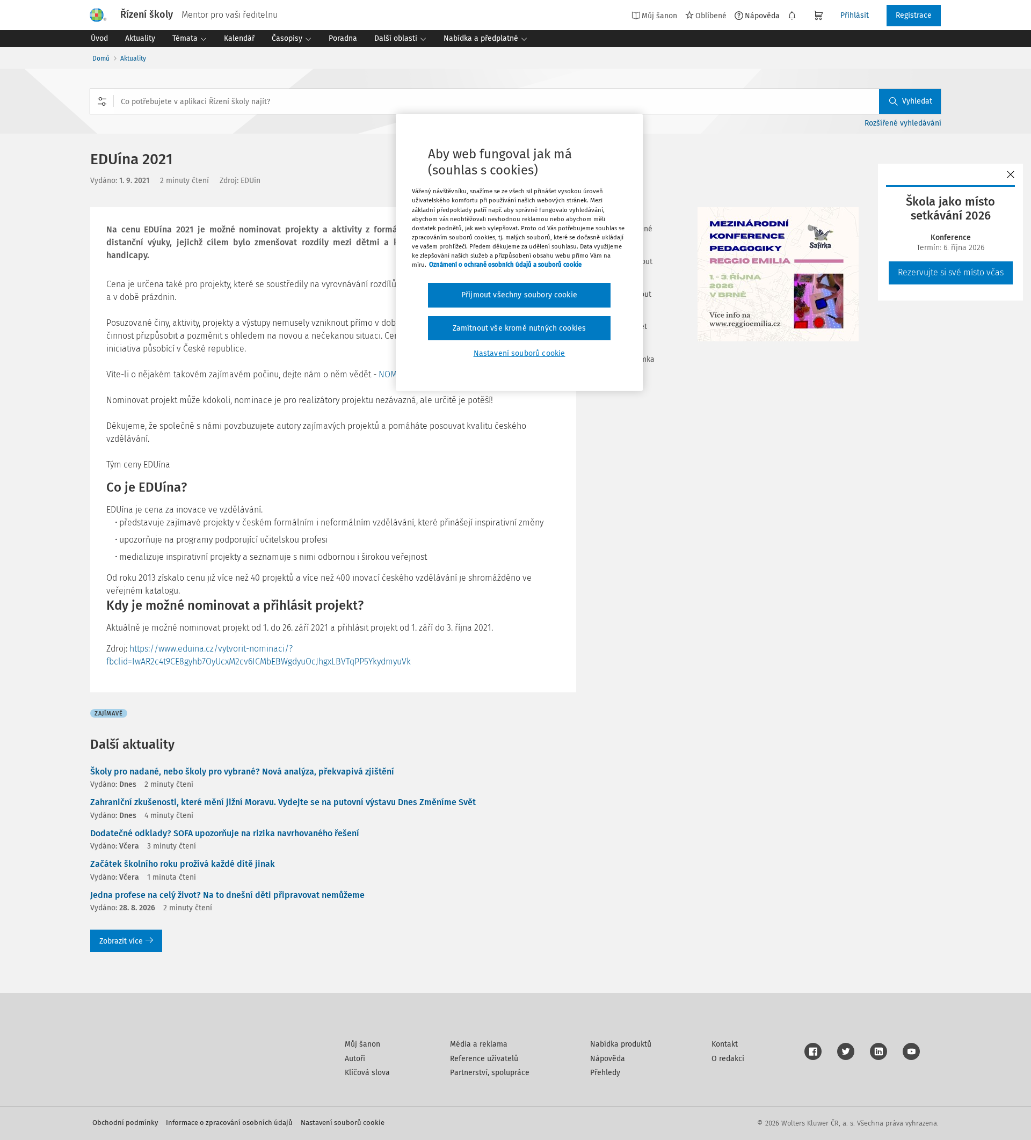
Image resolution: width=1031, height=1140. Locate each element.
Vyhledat (917, 101)
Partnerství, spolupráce (489, 1072)
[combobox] (515, 101)
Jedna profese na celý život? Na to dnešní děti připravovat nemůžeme (227, 895)
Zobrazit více (121, 941)
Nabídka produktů (620, 1044)
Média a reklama (478, 1044)
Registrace (914, 15)
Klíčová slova (367, 1072)
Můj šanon (362, 1044)
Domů (101, 58)
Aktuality (133, 58)
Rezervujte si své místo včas (951, 272)
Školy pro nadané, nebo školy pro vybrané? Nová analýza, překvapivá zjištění (242, 771)
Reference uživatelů (484, 1058)
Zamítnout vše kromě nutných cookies (519, 328)
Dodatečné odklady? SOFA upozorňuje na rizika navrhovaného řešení (224, 833)
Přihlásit (854, 15)
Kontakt (724, 1044)
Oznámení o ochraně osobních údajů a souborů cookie (505, 264)
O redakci (727, 1058)
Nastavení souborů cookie (342, 1123)
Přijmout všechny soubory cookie (519, 294)
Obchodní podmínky (125, 1123)
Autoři (355, 1058)
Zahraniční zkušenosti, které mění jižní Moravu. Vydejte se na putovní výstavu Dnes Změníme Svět (283, 802)
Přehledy (605, 1072)
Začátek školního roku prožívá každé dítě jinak (182, 864)
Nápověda (762, 15)
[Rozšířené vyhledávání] (102, 101)
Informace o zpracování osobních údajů (229, 1123)
